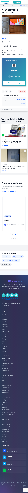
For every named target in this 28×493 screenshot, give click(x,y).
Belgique (4, 319)
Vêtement (4, 407)
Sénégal (4, 351)
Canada (4, 322)
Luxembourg (5, 331)
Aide (18, 482)
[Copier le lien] (6, 91)
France (4, 314)
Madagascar (5, 339)
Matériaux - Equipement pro (9, 405)
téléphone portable (5, 264)
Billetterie (4, 441)
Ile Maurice (5, 326)
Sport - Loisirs (5, 431)
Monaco (4, 343)
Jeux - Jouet (4, 439)
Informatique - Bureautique (9, 426)
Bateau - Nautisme (6, 422)
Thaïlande (4, 346)
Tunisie (4, 348)
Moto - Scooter (5, 419)
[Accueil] (1, 5)
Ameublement (5, 392)
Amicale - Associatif (6, 385)
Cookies (8, 482)
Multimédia (8, 216)
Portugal (4, 334)
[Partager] (10, 91)
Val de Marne (6, 257)
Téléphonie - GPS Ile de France (10, 260)
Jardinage (4, 402)
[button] (25, 24)
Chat (3, 380)
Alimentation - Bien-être (8, 414)
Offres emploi (5, 370)
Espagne (4, 324)
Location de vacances (7, 363)
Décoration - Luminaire (7, 395)
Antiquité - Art (5, 390)
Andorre (4, 317)
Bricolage (4, 400)
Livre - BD (4, 436)
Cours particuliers (6, 373)
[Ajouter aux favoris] (3, 91)
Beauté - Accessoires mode (8, 412)
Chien (3, 378)
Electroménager (6, 397)
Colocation (4, 365)
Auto (3, 417)
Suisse (4, 336)
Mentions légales (3, 483)
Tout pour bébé (6, 409)
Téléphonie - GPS (17, 257)
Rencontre (4, 383)
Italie (3, 329)
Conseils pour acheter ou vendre (25, 485)
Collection (4, 434)
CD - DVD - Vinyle (6, 424)
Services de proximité (7, 375)
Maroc (4, 341)
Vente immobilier (6, 358)
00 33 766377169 (15, 76)
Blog (21, 482)
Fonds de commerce (7, 368)
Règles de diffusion (13, 484)
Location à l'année (6, 361)
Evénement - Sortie (6, 387)
